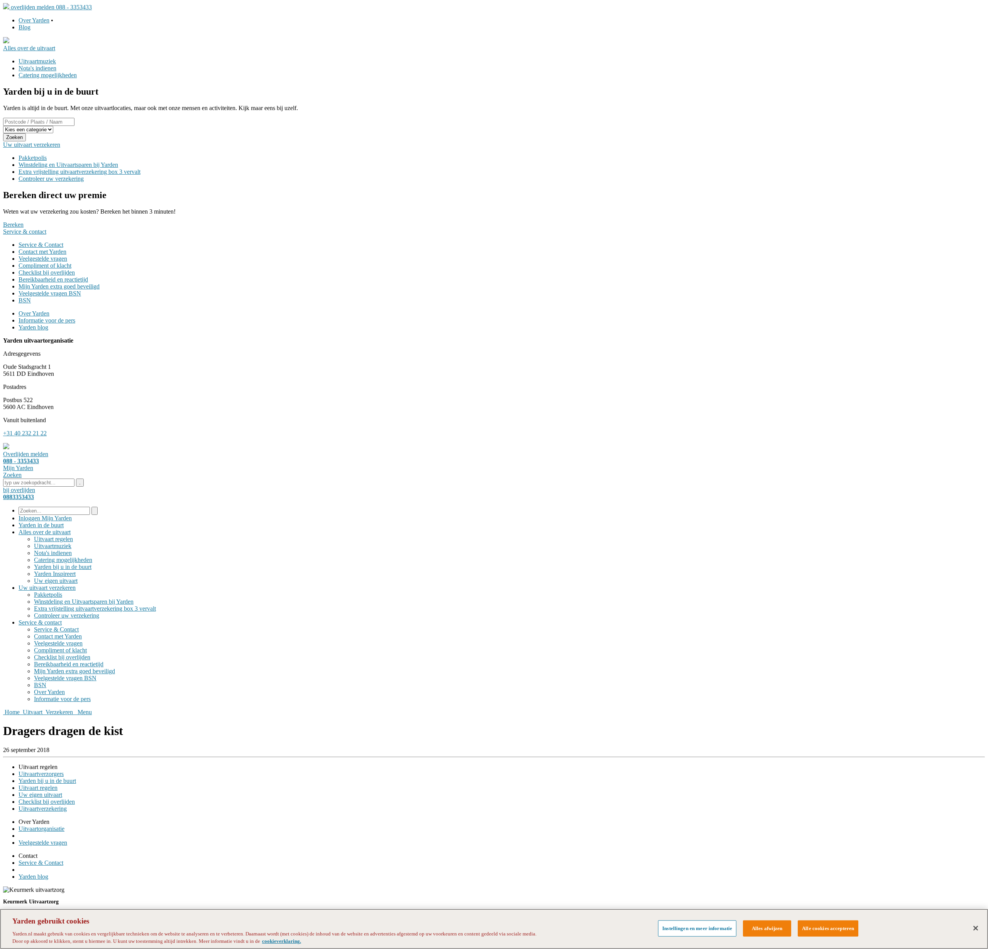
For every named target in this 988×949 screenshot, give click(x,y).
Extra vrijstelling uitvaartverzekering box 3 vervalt (79, 171)
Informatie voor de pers (47, 320)
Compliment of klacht (45, 265)
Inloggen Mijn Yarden (45, 518)
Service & (40, 622)
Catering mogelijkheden (48, 75)
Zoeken (14, 137)
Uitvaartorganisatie (41, 828)
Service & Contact (41, 244)
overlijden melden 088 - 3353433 (51, 7)
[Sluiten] (975, 928)
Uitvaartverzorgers (41, 774)
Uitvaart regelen (53, 539)
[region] (494, 929)
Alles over (45, 532)
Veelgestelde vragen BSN (50, 293)
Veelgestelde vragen (43, 258)
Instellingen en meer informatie (697, 928)
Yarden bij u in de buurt (62, 567)
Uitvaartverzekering (43, 808)
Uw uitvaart (47, 587)
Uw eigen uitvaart (56, 580)
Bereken (13, 224)
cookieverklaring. (281, 941)
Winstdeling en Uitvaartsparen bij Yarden (68, 164)
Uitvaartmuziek (37, 61)
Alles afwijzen (767, 928)
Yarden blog (33, 327)
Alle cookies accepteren (828, 928)
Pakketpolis (33, 157)
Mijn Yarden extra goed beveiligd (59, 286)
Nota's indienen (37, 68)
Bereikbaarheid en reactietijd (53, 279)
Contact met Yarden (42, 251)
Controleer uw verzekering (51, 178)
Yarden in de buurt (41, 525)
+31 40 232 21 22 (25, 433)
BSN (25, 300)
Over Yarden (34, 20)
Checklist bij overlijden (47, 272)
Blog (24, 27)
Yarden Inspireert (55, 573)
